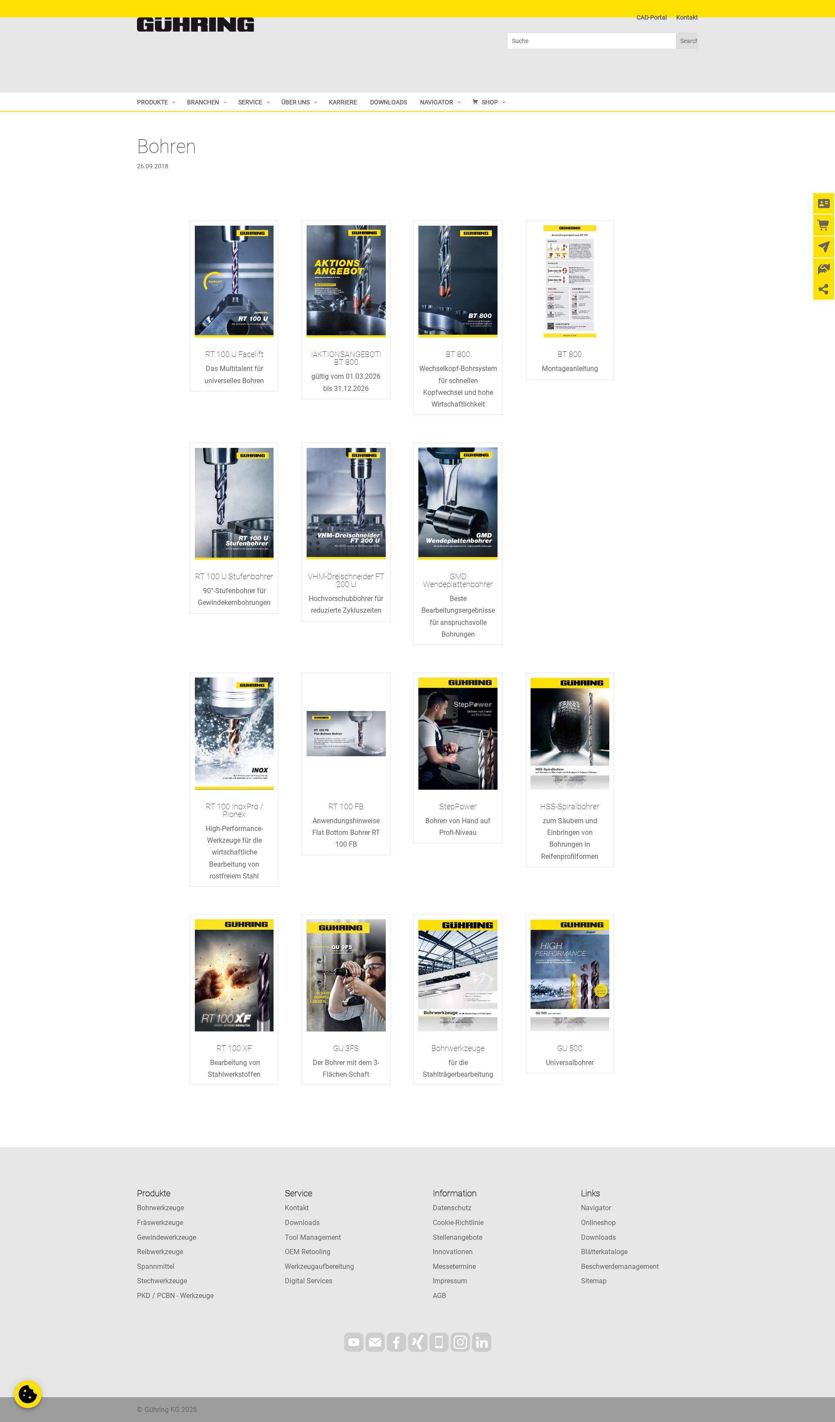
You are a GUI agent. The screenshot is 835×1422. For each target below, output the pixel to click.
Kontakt (687, 17)
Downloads (302, 1222)
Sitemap (594, 1281)
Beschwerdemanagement (620, 1266)
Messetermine (454, 1266)
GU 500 (569, 1048)
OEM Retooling (308, 1252)
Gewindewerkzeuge (166, 1237)
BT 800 (458, 354)
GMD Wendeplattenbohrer (458, 580)
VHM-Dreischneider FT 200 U (346, 580)
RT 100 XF (234, 1048)
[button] (28, 1394)
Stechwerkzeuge (162, 1281)
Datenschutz (452, 1208)
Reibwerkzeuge (160, 1252)
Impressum (450, 1281)
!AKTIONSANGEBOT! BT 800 (346, 358)
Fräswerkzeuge (160, 1222)
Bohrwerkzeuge (457, 1048)
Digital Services (308, 1281)
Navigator (596, 1208)
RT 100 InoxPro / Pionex (234, 810)
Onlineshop (598, 1222)
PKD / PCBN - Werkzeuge (175, 1296)
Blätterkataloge (604, 1252)
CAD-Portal (652, 17)
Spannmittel (155, 1266)
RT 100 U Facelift (234, 354)
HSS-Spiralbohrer (569, 806)
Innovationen (453, 1252)
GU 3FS (346, 1048)
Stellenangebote (457, 1237)
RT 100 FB (346, 806)
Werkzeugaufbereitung (319, 1266)
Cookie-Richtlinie (458, 1222)
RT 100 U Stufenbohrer (234, 576)
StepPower (458, 806)
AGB (439, 1296)
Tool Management (313, 1237)
